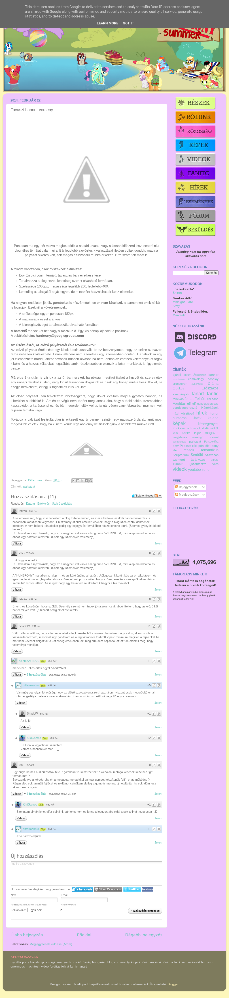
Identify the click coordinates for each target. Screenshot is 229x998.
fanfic (212, 393)
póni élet (204, 445)
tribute (214, 459)
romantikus (209, 450)
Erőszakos (210, 388)
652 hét (33, 511)
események (181, 394)
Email (64, 895)
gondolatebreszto (207, 403)
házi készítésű (183, 413)
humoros (180, 418)
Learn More (107, 23)
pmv (176, 445)
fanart (198, 393)
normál (213, 437)
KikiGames (34, 738)
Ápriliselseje (199, 375)
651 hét (50, 804)
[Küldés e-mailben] (73, 480)
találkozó (198, 459)
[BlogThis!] (78, 480)
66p (43, 685)
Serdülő (197, 455)
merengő (197, 437)
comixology (196, 379)
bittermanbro (31, 685)
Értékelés (43, 503)
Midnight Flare (183, 302)
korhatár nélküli (208, 428)
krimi (175, 433)
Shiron (177, 292)
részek (189, 450)
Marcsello (179, 315)
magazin (211, 433)
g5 (189, 403)
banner (213, 374)
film (209, 399)
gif (194, 403)
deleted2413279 (29, 661)
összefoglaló (179, 441)
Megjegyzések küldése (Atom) (51, 944)
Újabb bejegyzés (27, 935)
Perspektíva (211, 441)
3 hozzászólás (37, 674)
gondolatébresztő (185, 407)
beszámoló (178, 379)
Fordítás (179, 403)
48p (43, 661)
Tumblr (177, 464)
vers (215, 464)
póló (194, 445)
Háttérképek (209, 407)
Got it (128, 23)
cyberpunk (197, 383)
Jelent (158, 543)
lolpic (197, 433)
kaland (213, 418)
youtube (194, 469)
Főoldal (84, 935)
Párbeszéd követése (158, 496)
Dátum (30, 503)
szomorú (179, 459)
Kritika (186, 433)
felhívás (178, 399)
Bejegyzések (187, 487)
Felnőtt (200, 399)
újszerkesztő (197, 464)
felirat (189, 399)
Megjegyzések (188, 494)
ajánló (177, 374)
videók (180, 469)
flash (215, 399)
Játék (197, 418)
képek (179, 423)
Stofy (176, 306)
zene (206, 469)
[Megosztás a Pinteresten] (90, 480)
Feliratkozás (19, 910)
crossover (180, 383)
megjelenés (180, 437)
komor (194, 428)
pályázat (29, 486)
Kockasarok (181, 428)
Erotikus (178, 388)
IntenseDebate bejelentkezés (82, 889)
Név (13, 895)
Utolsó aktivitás (62, 503)
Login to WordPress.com (108, 889)
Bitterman (35, 480)
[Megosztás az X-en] (82, 480)
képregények (208, 424)
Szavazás (211, 455)
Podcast (185, 445)
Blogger (173, 984)
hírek (201, 413)
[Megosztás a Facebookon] (86, 480)
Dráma (213, 383)
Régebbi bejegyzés (144, 935)
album (187, 374)
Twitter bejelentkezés (132, 889)
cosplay (213, 379)
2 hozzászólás (37, 793)
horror (214, 413)
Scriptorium (181, 455)
